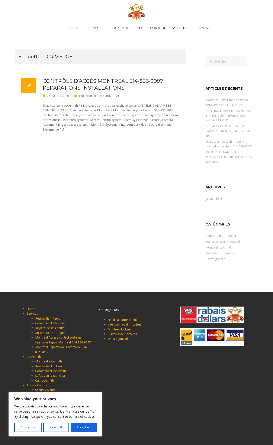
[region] (55, 414)
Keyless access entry (49, 328)
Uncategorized (215, 259)
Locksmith (120, 28)
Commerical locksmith (50, 371)
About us (181, 28)
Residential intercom (49, 318)
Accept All (83, 427)
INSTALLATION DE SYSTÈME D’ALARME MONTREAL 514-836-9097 (228, 131)
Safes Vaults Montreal (50, 376)
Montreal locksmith (218, 247)
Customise (28, 427)
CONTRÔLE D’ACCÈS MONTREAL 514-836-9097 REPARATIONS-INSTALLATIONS (228, 115)
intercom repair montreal (99, 95)
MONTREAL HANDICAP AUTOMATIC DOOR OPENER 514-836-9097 (229, 157)
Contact (204, 28)
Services (95, 28)
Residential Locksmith (50, 366)
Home (75, 28)
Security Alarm (45, 390)
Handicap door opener (220, 236)
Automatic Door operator (53, 333)
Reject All (56, 427)
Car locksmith (44, 380)
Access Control (151, 28)
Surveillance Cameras (220, 253)
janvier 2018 (213, 198)
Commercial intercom (50, 323)
